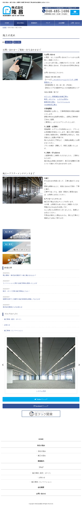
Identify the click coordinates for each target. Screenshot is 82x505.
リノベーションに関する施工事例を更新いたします (20, 282)
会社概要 (41, 487)
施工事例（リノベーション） (13, 330)
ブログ (41, 467)
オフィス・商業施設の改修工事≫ (56, 96)
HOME (4, 27)
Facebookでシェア (41, 406)
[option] (41, 365)
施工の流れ (17, 42)
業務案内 (41, 461)
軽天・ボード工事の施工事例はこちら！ (16, 290)
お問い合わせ (41, 493)
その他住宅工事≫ (50, 105)
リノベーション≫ (63, 102)
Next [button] (79, 365)
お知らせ (7, 325)
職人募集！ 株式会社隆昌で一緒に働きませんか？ (19, 274)
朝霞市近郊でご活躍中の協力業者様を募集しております (21, 298)
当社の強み (9, 42)
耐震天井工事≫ (49, 102)
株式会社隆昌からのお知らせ (12, 306)
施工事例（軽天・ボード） (13, 319)
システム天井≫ (62, 99)
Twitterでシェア (42, 399)
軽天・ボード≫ (49, 99)
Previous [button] (3, 365)
